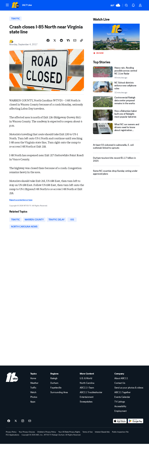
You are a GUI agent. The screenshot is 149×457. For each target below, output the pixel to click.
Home (33, 378)
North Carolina (87, 383)
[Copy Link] (81, 40)
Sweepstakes (86, 402)
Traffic (33, 388)
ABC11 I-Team (87, 388)
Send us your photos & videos (128, 388)
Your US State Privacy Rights (69, 432)
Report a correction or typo (20, 200)
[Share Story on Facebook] (48, 40)
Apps (32, 402)
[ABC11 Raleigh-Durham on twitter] (16, 421)
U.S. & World (86, 378)
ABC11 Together (122, 392)
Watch (33, 392)
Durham (54, 383)
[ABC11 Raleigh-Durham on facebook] (9, 421)
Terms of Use (88, 432)
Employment (120, 411)
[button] (7, 5)
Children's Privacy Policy (46, 432)
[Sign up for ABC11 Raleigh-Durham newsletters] (30, 421)
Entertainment (86, 397)
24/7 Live (27, 5)
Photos (33, 397)
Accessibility (120, 406)
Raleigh (53, 378)
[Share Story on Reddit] (61, 40)
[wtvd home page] (12, 377)
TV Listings (119, 402)
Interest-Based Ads (102, 432)
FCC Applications (12, 435)
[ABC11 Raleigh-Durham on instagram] (23, 421)
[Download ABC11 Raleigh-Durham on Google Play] (135, 421)
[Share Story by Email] (74, 40)
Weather (34, 383)
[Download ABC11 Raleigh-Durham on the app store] (120, 421)
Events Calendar (122, 397)
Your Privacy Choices (27, 432)
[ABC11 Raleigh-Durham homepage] (15, 5)
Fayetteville (55, 388)
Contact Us (119, 383)
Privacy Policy (11, 432)
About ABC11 (121, 378)
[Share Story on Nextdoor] (68, 40)
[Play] (116, 37)
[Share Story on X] (54, 40)
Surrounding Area (59, 392)
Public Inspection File (120, 432)
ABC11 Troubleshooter (91, 392)
